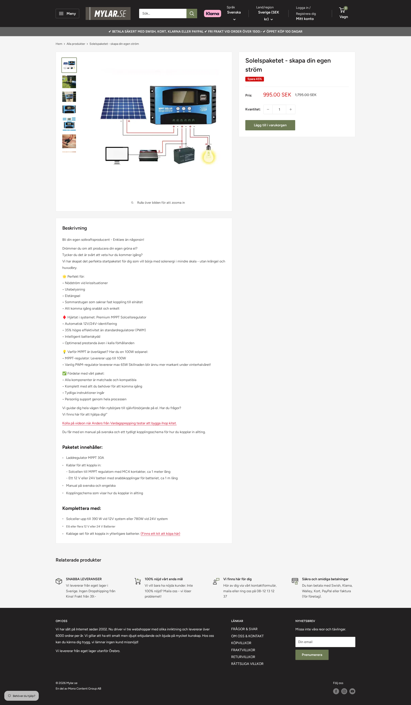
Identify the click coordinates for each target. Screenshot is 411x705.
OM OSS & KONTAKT (247, 636)
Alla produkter (76, 44)
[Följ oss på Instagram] (344, 691)
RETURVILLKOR (243, 657)
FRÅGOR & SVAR (244, 629)
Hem (59, 44)
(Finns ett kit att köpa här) (160, 534)
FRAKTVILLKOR (243, 650)
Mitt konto (305, 19)
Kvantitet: (253, 109)
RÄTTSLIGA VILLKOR (247, 664)
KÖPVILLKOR (241, 643)
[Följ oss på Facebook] (336, 691)
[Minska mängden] (268, 109)
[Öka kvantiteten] (290, 109)
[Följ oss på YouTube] (352, 691)
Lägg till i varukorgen (270, 125)
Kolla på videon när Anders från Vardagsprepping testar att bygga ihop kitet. (119, 423)
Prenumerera (312, 655)
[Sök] (191, 13)
